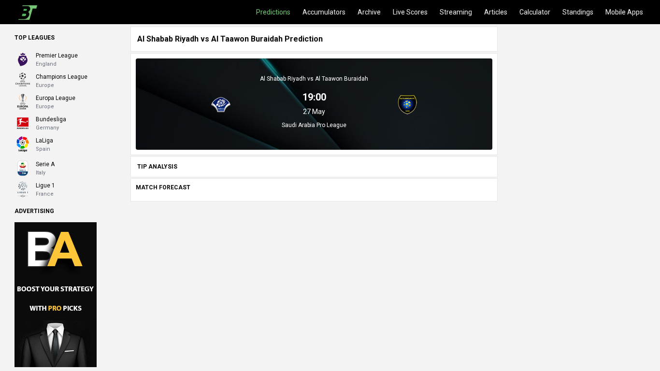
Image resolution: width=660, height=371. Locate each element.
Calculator (534, 12)
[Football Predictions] (25, 12)
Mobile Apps (624, 12)
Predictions (273, 12)
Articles (495, 12)
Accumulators (323, 12)
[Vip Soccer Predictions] (55, 294)
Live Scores (410, 12)
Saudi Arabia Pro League (314, 125)
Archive (369, 12)
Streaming (456, 12)
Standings (577, 12)
